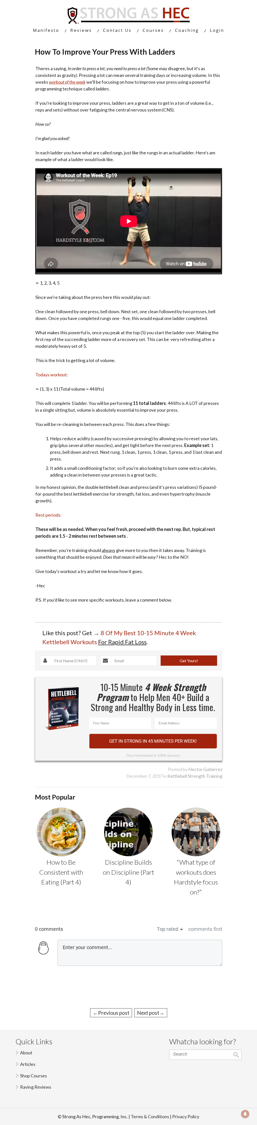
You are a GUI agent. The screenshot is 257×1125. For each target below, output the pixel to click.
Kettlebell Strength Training (194, 776)
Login (217, 30)
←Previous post (111, 1013)
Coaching (187, 30)
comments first (205, 929)
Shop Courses (33, 1075)
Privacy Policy (185, 1116)
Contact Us (117, 30)
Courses (153, 30)
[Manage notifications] (245, 1114)
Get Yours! (189, 660)
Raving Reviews (35, 1087)
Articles (27, 1064)
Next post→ (150, 1013)
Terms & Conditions (150, 1116)
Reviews (81, 30)
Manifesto (46, 30)
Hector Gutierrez (205, 769)
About (26, 1052)
